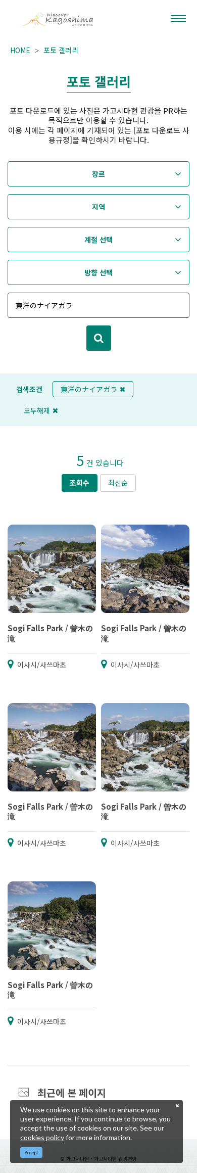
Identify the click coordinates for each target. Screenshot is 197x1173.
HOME (20, 50)
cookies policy (42, 1137)
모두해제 (37, 410)
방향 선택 (98, 272)
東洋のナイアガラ (89, 389)
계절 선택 (98, 239)
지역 (98, 207)
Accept (31, 1152)
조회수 (79, 483)
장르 (98, 174)
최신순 (118, 483)
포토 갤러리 (60, 50)
